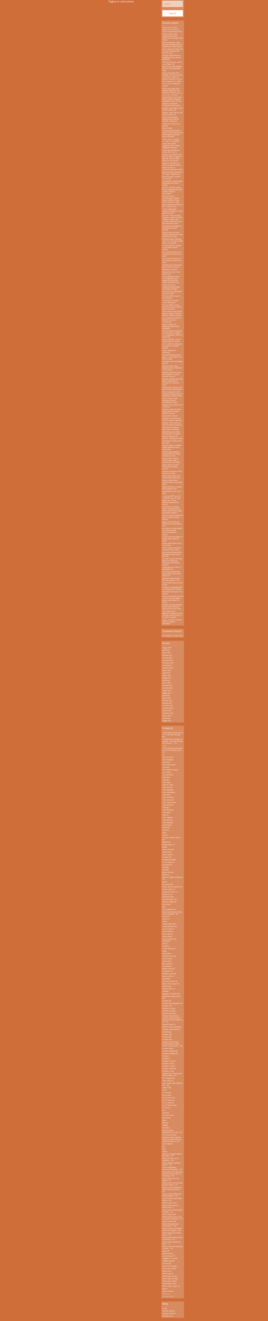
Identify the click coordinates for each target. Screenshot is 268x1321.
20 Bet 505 (166, 827)
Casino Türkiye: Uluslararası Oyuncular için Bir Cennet (171, 549)
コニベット (166, 1294)
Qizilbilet (165, 1125)
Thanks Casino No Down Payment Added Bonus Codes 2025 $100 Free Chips (172, 234)
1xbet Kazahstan (168, 810)
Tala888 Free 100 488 (169, 1258)
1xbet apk (165, 780)
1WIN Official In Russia (170, 770)
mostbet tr (166, 1056)
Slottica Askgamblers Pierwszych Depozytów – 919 (172, 1168)
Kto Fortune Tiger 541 (169, 981)
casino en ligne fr (168, 929)
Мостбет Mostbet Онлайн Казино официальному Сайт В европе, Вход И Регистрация (172, 191)
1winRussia (166, 777)
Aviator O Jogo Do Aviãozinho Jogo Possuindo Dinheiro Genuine (172, 517)
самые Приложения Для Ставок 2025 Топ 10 (170, 151)
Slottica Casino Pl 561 (169, 1203)
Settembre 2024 (167, 668)
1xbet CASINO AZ (168, 797)
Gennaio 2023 (167, 703)
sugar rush (165, 1251)
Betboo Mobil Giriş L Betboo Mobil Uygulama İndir (172, 488)
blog (163, 907)
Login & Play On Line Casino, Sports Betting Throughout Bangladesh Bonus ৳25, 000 (172, 99)
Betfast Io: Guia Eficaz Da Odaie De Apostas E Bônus (171, 164)
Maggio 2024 (166, 678)
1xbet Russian (167, 825)
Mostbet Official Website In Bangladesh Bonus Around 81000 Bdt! (171, 57)
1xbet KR (165, 815)
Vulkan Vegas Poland (169, 1281)
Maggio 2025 (166, 648)
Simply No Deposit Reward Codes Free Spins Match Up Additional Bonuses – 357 (171, 1139)
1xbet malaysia (167, 817)
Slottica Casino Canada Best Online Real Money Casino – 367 (172, 1189)
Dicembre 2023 (167, 688)
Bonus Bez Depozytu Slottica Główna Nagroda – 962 (172, 913)
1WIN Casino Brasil (168, 765)
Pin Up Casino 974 (168, 1098)
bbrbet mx (165, 875)
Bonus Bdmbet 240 (169, 909)
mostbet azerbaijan (169, 1011)
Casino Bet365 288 (168, 924)
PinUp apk (165, 1113)
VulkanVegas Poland (169, 1284)
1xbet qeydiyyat (167, 822)
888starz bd (166, 842)
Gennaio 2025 (167, 658)
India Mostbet (167, 966)
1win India (165, 767)
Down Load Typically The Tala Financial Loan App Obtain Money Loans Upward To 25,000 (172, 599)
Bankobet (165, 867)
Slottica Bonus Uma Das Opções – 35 (170, 1179)
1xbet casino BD (168, 800)
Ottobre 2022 (166, 711)
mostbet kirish (167, 1039)
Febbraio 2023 (167, 700)
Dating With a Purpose (170, 416)
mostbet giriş (166, 1032)
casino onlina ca (167, 931)
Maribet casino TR (168, 989)
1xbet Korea (166, 812)
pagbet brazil (166, 1088)
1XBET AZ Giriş (167, 787)
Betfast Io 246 (167, 894)
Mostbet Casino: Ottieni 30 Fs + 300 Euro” (172, 406)
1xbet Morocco (167, 820)
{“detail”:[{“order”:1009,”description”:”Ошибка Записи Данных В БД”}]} (172, 538)
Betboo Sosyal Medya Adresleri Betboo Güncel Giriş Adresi (172, 482)
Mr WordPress (167, 636)
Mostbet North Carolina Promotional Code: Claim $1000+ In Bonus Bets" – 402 (172, 1044)
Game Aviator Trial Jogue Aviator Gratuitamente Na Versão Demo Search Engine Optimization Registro (172, 510)
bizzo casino (166, 904)
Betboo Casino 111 (168, 889)
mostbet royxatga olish (170, 1053)
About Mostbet (167, 128)
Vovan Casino (167, 1271)
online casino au (167, 1081)
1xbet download (167, 805)
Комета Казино (167, 1291)
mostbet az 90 (167, 1006)
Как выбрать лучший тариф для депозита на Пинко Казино (172, 183)
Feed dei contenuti (168, 1311)
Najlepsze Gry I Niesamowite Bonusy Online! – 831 (172, 1075)
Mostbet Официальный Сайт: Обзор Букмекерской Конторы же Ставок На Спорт (172, 382)
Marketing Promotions (170, 269)
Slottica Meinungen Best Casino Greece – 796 (170, 1225)
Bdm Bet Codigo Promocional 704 (172, 878)
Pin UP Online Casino (169, 1105)
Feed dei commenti (168, 1313)
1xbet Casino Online (169, 802)
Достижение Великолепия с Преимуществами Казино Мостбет (172, 554)
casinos (165, 943)
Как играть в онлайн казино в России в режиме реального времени (172, 530)
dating (164, 951)
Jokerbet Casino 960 (169, 974)
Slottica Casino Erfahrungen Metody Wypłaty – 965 (171, 1195)
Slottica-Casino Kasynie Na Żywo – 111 (171, 1243)
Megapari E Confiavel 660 (171, 994)
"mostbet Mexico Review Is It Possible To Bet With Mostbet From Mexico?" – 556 (172, 741)
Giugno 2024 (166, 675)
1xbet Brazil (166, 795)
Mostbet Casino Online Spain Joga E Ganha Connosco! (172, 266)
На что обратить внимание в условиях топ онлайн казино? (172, 346)
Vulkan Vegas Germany (170, 1279)
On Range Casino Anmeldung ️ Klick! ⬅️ (172, 362)
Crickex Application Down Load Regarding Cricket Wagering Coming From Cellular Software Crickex (171, 279)
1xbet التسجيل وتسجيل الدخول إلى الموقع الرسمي (172, 63)
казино (164, 1289)
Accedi (164, 1308)
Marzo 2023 (166, 698)
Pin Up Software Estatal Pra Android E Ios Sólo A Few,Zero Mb (171, 320)
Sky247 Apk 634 (167, 1144)
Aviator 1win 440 (168, 850)
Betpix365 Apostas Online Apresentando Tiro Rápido (171, 433)
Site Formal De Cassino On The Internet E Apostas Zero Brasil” (172, 254)
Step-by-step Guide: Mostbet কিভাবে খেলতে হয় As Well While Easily (172, 68)
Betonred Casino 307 (169, 899)
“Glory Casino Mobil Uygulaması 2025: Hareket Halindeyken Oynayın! (171, 146)
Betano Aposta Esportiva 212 (172, 887)
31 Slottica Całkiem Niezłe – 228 (171, 839)
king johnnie (166, 979)
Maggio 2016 (166, 721)
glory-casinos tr (167, 964)
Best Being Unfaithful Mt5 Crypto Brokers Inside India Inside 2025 (171, 574)
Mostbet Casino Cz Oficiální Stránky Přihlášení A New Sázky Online (171, 447)
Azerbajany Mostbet (169, 860)
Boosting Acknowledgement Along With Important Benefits (172, 228)
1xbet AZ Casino (167, 785)
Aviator (164, 847)
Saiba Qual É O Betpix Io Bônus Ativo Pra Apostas (170, 428)
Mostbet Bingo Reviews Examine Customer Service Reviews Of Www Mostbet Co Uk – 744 (172, 1019)
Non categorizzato (168, 1078)
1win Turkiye (166, 772)
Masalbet (165, 991)
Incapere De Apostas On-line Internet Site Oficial (172, 472)
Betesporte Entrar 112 (169, 892)
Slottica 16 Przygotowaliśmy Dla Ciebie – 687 (172, 1155)
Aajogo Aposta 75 (168, 845)
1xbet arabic (166, 782)
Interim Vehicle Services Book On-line (172, 584)
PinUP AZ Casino (168, 1115)
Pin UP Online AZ (168, 1103)
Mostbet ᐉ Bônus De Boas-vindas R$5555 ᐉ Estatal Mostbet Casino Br (171, 374)
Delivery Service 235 (169, 956)
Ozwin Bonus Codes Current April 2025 (172, 442)
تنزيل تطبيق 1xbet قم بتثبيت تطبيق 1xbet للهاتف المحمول (171, 497)
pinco (164, 1110)
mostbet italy (166, 1037)
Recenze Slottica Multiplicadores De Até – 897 (172, 1131)
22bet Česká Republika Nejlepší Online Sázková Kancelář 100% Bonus (170, 119)
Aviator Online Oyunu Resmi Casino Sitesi (171, 544)
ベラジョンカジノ (168, 1296)
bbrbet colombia (167, 872)
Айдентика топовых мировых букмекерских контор (170, 502)
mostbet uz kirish (168, 1063)
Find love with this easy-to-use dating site (171, 297)
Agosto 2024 (166, 670)
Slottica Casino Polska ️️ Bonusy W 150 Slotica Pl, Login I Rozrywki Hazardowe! (172, 29)
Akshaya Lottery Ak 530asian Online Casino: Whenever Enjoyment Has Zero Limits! (172, 607)
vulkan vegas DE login (169, 1276)
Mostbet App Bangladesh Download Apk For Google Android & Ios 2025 (171, 454)
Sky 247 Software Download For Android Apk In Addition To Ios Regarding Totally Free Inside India (172, 334)
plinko (164, 1120)
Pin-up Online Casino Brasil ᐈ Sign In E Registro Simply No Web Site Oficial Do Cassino (172, 313)
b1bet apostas (167, 865)
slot (163, 1146)
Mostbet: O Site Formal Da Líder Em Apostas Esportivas (172, 419)
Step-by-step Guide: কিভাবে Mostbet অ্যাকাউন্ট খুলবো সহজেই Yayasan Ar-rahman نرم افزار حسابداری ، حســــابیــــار (172, 92)
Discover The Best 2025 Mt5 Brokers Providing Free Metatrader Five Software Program (172, 562)
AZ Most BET (166, 857)
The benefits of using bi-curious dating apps (170, 301)
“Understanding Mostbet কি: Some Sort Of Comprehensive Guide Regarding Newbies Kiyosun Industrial (172, 134)
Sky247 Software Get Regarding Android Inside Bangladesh (170, 326)
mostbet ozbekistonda (170, 1051)
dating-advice (166, 954)
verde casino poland (169, 1268)
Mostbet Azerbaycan (169, 1013)
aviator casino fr (167, 855)
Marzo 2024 (166, 683)
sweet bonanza (167, 1253)
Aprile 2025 (166, 650)
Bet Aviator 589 (167, 884)
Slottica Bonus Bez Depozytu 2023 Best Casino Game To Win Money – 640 (172, 1174)
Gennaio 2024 (167, 685)
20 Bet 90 (165, 830)
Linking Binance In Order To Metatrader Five (171, 568)
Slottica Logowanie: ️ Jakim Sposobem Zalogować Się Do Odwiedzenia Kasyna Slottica (172, 44)
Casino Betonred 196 (169, 926)
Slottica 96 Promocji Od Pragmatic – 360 (170, 1159)
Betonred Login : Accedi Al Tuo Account (171, 178)
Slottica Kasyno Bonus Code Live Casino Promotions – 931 (172, 1218)
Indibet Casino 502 (168, 969)
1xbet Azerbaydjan (168, 792)
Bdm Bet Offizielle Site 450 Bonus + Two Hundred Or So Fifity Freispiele (172, 357)
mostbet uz (166, 1058)
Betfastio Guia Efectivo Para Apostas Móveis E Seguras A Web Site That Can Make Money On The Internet (172, 158)
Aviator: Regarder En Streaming (169, 351)
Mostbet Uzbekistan (169, 1069)
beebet (164, 882)
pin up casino (166, 1095)
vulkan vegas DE (167, 1274)
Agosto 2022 (166, 716)
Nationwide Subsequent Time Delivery (172, 593)
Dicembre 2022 (167, 706)
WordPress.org (167, 1316)
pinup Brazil (166, 1118)
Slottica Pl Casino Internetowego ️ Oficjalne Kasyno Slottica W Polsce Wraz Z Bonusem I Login (171, 199)
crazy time (165, 946)
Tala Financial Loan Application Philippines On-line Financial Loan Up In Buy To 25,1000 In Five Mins (172, 614)
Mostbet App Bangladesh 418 (172, 1003)
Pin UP (164, 1090)
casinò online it (167, 936)
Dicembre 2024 (167, 660)
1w (163, 755)
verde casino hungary (169, 1266)
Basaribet (165, 870)
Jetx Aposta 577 (167, 971)
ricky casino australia (169, 1135)
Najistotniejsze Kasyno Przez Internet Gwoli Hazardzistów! (172, 388)
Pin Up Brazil (166, 1093)
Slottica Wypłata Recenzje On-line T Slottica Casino (172, 206)
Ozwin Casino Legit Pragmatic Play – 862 (172, 1084)
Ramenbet (165, 1128)
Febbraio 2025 (167, 655)
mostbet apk (166, 1001)
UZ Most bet (166, 1263)
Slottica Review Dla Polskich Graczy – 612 (171, 1234)
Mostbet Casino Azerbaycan (171, 1027)
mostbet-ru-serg (167, 1071)
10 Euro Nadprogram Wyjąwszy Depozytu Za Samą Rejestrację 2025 (172, 211)
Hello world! (178, 636)
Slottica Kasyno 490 (169, 1214)
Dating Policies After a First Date (171, 492)
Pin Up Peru (166, 1108)
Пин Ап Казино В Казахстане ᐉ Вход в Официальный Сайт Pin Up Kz (172, 51)
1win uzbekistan (167, 775)
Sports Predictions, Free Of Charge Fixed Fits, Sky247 (171, 340)
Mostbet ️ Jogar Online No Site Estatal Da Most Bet (172, 109)
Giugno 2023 (166, 690)
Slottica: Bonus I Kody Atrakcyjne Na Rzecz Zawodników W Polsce (170, 400)
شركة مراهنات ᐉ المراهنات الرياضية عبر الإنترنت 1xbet (170, 140)
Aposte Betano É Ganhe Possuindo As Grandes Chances (170, 467)
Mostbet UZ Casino (169, 1061)
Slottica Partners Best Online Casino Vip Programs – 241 (172, 1229)
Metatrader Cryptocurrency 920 (171, 997)
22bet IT (165, 835)
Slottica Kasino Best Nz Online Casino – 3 (170, 1206)
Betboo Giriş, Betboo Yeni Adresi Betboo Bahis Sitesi (171, 477)
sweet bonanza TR (168, 1256)
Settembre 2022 (167, 713)
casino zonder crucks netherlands (169, 940)
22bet (164, 833)
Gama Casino (166, 961)
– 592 (164, 746)
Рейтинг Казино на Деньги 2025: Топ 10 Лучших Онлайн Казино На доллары (172, 241)
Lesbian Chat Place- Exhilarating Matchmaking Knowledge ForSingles (171, 287)
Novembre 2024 (167, 663)
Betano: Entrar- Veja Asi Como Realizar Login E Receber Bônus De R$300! (171, 460)
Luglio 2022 (166, 718)
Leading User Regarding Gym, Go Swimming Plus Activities (172, 588)
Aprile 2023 (166, 695)
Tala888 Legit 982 (168, 1261)
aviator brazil (166, 852)
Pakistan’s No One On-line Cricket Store (171, 273)
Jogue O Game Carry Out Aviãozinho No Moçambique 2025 (172, 524)
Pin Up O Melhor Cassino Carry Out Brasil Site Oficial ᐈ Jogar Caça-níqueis (172, 307)
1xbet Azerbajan (167, 790)
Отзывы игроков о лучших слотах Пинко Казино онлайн (171, 247)
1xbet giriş (165, 807)
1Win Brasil (166, 762)
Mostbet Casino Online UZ (171, 1029)
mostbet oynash (167, 1048)
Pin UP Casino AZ (168, 1100)
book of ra (165, 916)
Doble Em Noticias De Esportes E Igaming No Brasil (172, 437)
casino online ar (167, 934)
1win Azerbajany (167, 760)
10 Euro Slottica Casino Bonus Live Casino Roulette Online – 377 (172, 750)
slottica (164, 1151)
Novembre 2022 (167, 708)
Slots (164, 1149)
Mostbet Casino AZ (168, 1024)
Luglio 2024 (166, 673)
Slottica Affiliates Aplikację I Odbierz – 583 (171, 1164)
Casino (164, 921)
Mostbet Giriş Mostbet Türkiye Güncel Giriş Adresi (171, 105)
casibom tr (166, 919)
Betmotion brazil (168, 897)
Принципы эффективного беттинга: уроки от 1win (171, 579)
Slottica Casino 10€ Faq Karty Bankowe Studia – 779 (172, 1184)
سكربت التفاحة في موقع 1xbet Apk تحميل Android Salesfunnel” (172, 622)
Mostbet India (167, 1034)
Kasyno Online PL (168, 976)
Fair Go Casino (167, 959)
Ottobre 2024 (166, 665)
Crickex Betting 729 (168, 949)
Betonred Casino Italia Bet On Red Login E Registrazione (172, 173)
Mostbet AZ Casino (168, 1008)
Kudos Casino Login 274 (170, 984)
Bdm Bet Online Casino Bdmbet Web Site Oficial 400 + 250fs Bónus (172, 368)
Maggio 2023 (166, 693)
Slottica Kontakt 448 (169, 1221)
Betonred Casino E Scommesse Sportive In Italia (172, 169)
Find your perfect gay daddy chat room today (171, 292)
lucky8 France (167, 986)
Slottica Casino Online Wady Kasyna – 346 (171, 1199)
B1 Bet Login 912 (168, 862)
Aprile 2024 (166, 680)
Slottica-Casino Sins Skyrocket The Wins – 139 (172, 1247)
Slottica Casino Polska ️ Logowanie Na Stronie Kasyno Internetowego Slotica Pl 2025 (172, 37)
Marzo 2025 (166, 653)
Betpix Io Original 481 (169, 902)
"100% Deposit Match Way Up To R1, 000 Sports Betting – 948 (172, 735)
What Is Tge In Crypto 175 (171, 1286)
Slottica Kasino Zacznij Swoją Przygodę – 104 (172, 1211)
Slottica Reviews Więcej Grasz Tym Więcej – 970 (172, 1238)
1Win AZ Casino (167, 757)
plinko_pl (165, 1123)
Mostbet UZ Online (168, 1066)
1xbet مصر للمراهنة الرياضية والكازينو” (171, 125)
